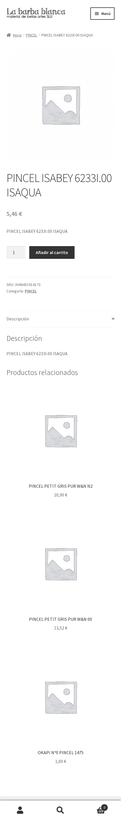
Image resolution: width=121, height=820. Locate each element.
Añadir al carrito (52, 252)
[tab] (60, 319)
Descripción (17, 319)
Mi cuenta (20, 810)
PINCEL (31, 35)
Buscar (60, 810)
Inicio (17, 35)
